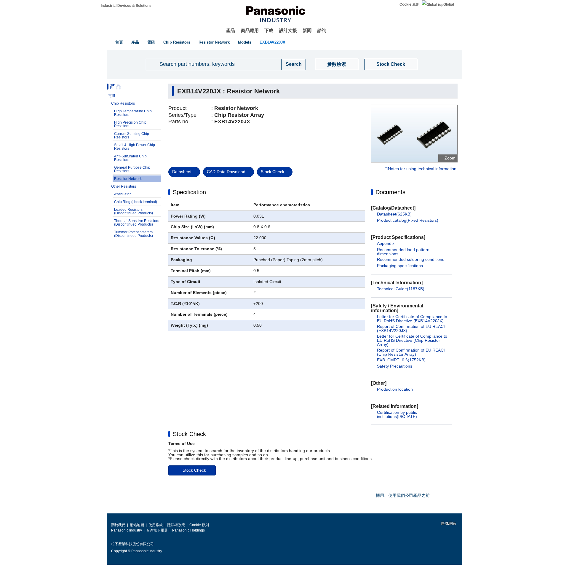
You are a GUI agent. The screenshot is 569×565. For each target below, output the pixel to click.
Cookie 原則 (409, 4)
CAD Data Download (226, 171)
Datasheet (181, 171)
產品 (230, 30)
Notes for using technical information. (423, 169)
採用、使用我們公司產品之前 (403, 495)
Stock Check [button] (189, 434)
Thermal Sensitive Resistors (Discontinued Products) (136, 222)
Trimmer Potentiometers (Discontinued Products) (133, 234)
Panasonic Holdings (188, 530)
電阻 (151, 42)
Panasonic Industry (126, 530)
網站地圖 (137, 525)
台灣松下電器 (157, 530)
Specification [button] (189, 192)
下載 (268, 30)
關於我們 (118, 525)
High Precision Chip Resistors (130, 124)
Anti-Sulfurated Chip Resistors (130, 158)
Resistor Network (214, 42)
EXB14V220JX (272, 42)
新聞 (307, 30)
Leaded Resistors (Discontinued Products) (133, 211)
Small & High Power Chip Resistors (134, 147)
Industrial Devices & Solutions (126, 6)
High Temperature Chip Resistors (133, 113)
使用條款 (155, 525)
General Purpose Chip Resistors (132, 169)
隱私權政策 (176, 525)
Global (448, 4)
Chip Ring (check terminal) (135, 202)
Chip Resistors (176, 42)
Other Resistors (123, 186)
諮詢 (321, 30)
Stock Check (390, 64)
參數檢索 (336, 64)
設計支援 (288, 30)
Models (244, 42)
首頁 (119, 42)
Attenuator (122, 194)
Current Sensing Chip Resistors (131, 135)
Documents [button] (390, 192)
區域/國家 (448, 523)
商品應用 (250, 30)
